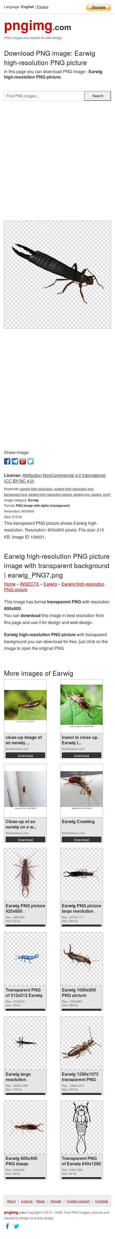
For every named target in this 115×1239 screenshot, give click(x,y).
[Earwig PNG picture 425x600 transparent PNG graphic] (25, 874)
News (41, 1201)
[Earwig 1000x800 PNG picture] (81, 959)
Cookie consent (78, 1201)
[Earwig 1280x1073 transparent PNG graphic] (81, 1043)
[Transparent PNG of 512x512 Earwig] (25, 959)
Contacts (101, 1201)
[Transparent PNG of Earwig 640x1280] (81, 1127)
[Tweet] (30, 461)
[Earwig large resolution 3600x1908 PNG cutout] (25, 1042)
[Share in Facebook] (7, 461)
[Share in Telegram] (15, 461)
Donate (56, 1201)
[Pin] (23, 461)
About (11, 1201)
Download (25, 755)
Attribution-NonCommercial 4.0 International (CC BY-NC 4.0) (55, 478)
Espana (42, 6)
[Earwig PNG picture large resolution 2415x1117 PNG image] (81, 875)
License (27, 1201)
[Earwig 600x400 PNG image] (25, 1127)
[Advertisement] (57, 163)
